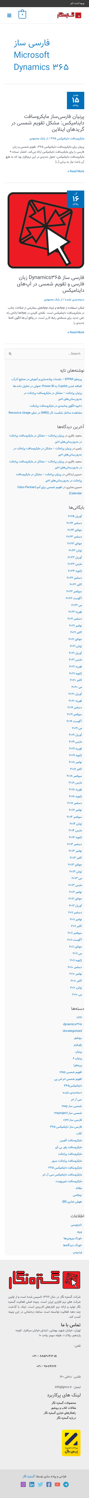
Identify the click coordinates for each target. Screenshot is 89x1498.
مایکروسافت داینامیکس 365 (65, 1167)
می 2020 (76, 687)
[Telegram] (66, 1484)
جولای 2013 (75, 864)
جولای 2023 (74, 543)
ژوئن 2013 (75, 871)
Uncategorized (72, 1031)
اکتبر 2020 (76, 680)
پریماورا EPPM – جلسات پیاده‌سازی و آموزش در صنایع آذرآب (46, 379)
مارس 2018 (75, 782)
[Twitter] (40, 1484)
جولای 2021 (75, 639)
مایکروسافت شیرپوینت (69, 1181)
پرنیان (78, 1051)
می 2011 (77, 953)
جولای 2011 (75, 947)
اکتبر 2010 (76, 981)
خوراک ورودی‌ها (73, 1238)
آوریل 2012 (75, 905)
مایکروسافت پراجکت (70, 1154)
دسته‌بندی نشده (72, 1092)
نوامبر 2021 (75, 625)
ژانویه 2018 (75, 796)
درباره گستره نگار (66, 1418)
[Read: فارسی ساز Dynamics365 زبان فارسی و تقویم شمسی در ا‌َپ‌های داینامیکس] (44, 230)
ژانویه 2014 (75, 837)
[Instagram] (23, 1484)
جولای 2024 (74, 530)
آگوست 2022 (74, 598)
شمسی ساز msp (72, 1106)
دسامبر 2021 (74, 619)
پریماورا (78, 1065)
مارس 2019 (75, 741)
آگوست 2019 (74, 721)
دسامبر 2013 (74, 844)
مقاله (79, 1188)
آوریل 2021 (75, 653)
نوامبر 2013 (75, 851)
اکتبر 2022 (76, 584)
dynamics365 (72, 1024)
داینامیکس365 (73, 1085)
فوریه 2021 (75, 666)
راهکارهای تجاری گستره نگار (60, 1413)
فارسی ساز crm (72, 1120)
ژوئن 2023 (75, 550)
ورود (79, 1231)
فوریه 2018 (75, 789)
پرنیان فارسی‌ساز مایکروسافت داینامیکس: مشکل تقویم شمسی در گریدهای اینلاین (47, 123)
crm (79, 1017)
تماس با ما (71, 1325)
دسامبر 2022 (74, 578)
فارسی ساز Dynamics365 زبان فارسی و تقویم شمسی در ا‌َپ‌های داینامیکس (50, 284)
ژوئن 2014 (76, 824)
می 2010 (77, 994)
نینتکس (77, 1195)
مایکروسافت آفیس (71, 1140)
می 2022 (76, 605)
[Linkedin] (32, 1484)
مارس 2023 (75, 564)
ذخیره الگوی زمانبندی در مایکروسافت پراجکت (56, 406)
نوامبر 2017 (75, 810)
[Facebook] (49, 1484)
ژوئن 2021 (76, 646)
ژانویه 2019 (75, 755)
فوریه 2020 (75, 701)
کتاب (79, 1133)
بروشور (78, 1038)
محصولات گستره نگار (64, 1403)
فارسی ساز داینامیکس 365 (66, 1127)
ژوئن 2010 (76, 987)
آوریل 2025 (75, 516)
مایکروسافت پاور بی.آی (68, 1147)
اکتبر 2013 (76, 858)
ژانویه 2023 (75, 571)
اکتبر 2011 (76, 926)
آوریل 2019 (75, 735)
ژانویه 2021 (75, 673)
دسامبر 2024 (74, 523)
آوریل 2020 (75, 694)
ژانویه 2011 (76, 960)
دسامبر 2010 (75, 967)
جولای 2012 (75, 898)
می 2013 (76, 878)
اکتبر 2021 (76, 632)
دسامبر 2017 (74, 803)
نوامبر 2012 (75, 892)
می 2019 (77, 728)
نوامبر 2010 (75, 974)
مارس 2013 (75, 885)
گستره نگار (29, 1476)
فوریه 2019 (75, 748)
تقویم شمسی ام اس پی (68, 1079)
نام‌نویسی (76, 1225)
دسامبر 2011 (75, 912)
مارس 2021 (75, 659)
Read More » (75, 171)
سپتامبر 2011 (75, 933)
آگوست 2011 (74, 940)
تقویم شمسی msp (71, 1072)
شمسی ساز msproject (68, 1113)
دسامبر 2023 (74, 536)
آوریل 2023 (75, 557)
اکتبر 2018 (76, 769)
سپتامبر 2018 (74, 776)
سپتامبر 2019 (74, 714)
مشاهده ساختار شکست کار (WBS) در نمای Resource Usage (45, 413)
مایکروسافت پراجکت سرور (67, 1161)
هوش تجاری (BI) (72, 1201)
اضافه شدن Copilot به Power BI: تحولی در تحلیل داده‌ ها (47, 386)
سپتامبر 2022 (74, 591)
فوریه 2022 (75, 612)
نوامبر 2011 (76, 919)
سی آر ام (76, 1099)
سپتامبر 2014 (74, 817)
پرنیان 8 (77, 1058)
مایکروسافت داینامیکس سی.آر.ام (62, 1174)
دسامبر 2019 (74, 707)
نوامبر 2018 (75, 762)
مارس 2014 (75, 830)
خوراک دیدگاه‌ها (72, 1245)
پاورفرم (78, 1045)
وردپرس (77, 1252)
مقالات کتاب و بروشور (63, 1408)
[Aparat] (57, 1484)
